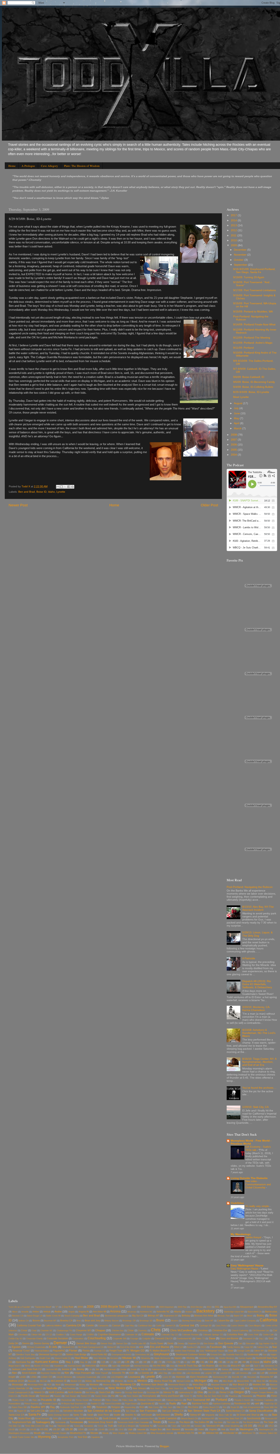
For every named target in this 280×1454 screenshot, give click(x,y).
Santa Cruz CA (16, 1414)
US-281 (44, 1429)
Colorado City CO (169, 1334)
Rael (184, 1403)
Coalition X (61, 1334)
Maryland (251, 1377)
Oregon (239, 1392)
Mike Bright (228, 1381)
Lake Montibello (193, 1373)
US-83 (111, 1429)
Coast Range (76, 1334)
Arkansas (131, 1312)
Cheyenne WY (83, 1330)
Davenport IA (249, 1338)
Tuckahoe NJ (146, 1426)
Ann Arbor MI (99, 1311)
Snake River (24, 1418)
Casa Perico (221, 1325)
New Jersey (98, 1388)
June (237, 413)
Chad (33, 1330)
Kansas (225, 1369)
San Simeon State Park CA (204, 1410)
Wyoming (44, 1436)
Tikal (51, 1426)
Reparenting (129, 1407)
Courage (134, 1338)
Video (201, 1429)
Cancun (116, 1325)
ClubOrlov (237, 1203)
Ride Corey (153, 1407)
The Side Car (15, 1426)
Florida (86, 1350)
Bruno (160, 1320)
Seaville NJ (131, 1414)
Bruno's (174, 1320)
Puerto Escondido (113, 1403)
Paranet (57, 1396)
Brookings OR (129, 1320)
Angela (71, 1312)
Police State (127, 1400)
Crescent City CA (164, 1338)
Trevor (101, 1426)
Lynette (60, 491)
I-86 (220, 1362)
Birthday (186, 1315)
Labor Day (162, 1373)
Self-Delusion (163, 1414)
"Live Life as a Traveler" (20, 1307)
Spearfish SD (127, 1418)
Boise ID (41, 491)
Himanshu (145, 1358)
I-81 (202, 1362)
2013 (234, 225)
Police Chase (111, 1400)
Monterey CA (128, 1384)
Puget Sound (131, 1403)
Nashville (51, 1388)
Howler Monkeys (227, 1358)
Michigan (200, 1380)
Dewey (181, 1343)
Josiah (133, 1369)
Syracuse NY (271, 1418)
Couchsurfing (97, 1338)
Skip (266, 1415)
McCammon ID (58, 1381)
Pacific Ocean (28, 1396)
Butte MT (209, 1320)
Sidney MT (195, 1414)
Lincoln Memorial (64, 1377)
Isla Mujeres (208, 1365)
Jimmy (80, 1369)
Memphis (119, 1381)
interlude (125, 1365)
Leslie (23, 1377)
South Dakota (109, 1418)
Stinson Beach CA (189, 1418)
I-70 (160, 1362)
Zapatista (95, 1437)
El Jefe (53, 1347)
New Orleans (139, 1388)
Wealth (37, 1433)
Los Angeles (117, 1377)
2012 (234, 230)
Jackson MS (52, 1369)
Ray (52, 1407)
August (238, 403)
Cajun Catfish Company (245, 1320)
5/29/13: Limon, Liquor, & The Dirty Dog (257, 934)
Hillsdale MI (129, 1358)
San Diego (130, 1411)
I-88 (228, 1362)
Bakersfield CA (254, 1312)
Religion (115, 1407)
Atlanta (177, 1311)
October (239, 259)
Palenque (45, 1396)
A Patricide (248, 958)
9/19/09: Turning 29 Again (248, 277)
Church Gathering (240, 1330)
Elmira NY (111, 1347)
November (240, 254)
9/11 (217, 1307)
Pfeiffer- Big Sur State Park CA (210, 1396)
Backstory (205, 1311)
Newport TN (235, 1388)
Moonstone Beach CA (178, 1384)
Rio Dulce (193, 1407)
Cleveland (22, 1334)
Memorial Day (103, 1381)
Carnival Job (186, 1325)
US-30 (69, 1429)
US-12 (261, 1426)
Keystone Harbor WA (51, 1373)
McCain (43, 1381)
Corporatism (78, 1338)
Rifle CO (180, 1407)
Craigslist (146, 1338)
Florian (73, 1350)
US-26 (33, 1429)
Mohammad (70, 1384)
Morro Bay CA (200, 1384)
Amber (35, 1311)
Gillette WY (259, 1351)
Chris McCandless (181, 1330)
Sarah (90, 1414)
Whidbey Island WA (137, 1433)
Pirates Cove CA (20, 1400)
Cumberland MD (184, 1338)
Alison (15, 1312)
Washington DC (266, 1429)
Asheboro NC (146, 1312)
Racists (162, 1403)
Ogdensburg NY (186, 1392)
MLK (49, 1384)
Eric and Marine (159, 1347)
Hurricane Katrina (46, 1361)
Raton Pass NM (19, 1407)
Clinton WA (36, 1334)
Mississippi (17, 1384)
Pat (113, 1396)
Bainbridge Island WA (234, 1312)
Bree (78, 1320)
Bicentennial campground (116, 1316)
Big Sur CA (138, 1315)
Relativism (101, 1407)
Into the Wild (159, 1365)
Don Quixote (225, 1343)
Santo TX (78, 1414)
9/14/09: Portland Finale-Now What (254, 324)
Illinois (27, 1366)
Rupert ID (21, 1411)
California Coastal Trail (29, 1325)
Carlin (158, 1325)
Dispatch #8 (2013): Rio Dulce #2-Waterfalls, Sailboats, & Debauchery (257, 984)
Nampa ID (37, 1388)
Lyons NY (167, 1377)
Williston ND (212, 1433)
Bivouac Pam (224, 1316)
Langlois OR (210, 1373)
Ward (232, 1429)
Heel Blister (81, 1358)
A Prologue (28, 166)
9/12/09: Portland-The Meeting (251, 337)
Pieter (274, 1396)
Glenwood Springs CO (50, 1354)
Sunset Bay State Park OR (230, 1418)
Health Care (44, 1358)
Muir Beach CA (240, 1384)
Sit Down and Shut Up (248, 1414)
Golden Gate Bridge (76, 1354)
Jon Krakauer (109, 1369)
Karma (236, 1369)
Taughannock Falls (21, 1422)
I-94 (244, 1362)
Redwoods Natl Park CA (71, 1407)
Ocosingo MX (153, 1392)
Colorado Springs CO (213, 1334)
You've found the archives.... (259, 1087)
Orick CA (13, 1396)
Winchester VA (230, 1433)
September (241, 264)
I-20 (119, 1362)
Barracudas (271, 1311)
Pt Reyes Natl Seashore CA (74, 1403)
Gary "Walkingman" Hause (211, 1351)
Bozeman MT (50, 1320)
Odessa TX (168, 1392)
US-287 (57, 1429)
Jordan (123, 1369)
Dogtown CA (194, 1343)
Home (12, 166)
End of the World (127, 1347)
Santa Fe (34, 1414)
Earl (240, 1343)
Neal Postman (68, 1388)
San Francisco (148, 1410)
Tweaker (198, 1426)
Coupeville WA (119, 1338)
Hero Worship (99, 1358)
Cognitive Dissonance (109, 1334)
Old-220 (211, 1392)
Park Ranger (71, 1396)
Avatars (189, 1312)
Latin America (241, 1373)
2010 (234, 240)
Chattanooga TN (64, 1330)
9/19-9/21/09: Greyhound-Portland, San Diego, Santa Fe (254, 271)
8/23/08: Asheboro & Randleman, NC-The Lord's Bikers (258, 1033)
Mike (216, 1381)
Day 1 (262, 1338)
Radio (172, 1403)
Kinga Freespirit (82, 1373)
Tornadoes (89, 1426)
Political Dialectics (174, 1400)
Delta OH (13, 1343)
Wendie (94, 1433)
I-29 (137, 1362)
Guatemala (253, 1354)
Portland (221, 1399)
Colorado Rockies (190, 1334)
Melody (88, 1381)
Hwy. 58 (83, 1362)
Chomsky (142, 1330)
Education (250, 1343)
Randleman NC (242, 1403)
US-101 (248, 1425)
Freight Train (115, 1350)
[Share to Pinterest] (72, 487)
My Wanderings (241, 1234)
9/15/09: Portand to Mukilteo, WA (253, 311)
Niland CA (39, 1392)
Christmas (203, 1330)
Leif (262, 1373)
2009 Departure (166, 1307)
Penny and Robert (170, 1396)
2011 (234, 235)
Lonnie (104, 1377)
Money (82, 1384)
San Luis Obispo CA (172, 1410)
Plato (34, 1400)
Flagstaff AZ (59, 1350)
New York (194, 1388)
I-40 (145, 1362)
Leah (254, 1373)
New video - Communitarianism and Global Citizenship (258, 1184)
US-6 (81, 1429)
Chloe (130, 1330)
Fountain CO (100, 1351)
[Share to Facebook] (69, 487)
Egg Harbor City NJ (268, 1343)
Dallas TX (200, 1338)
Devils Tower (156, 1343)
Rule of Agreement (251, 1407)
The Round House (251, 1422)
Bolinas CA (23, 1320)
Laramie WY (225, 1373)
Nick (247, 1388)
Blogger (164, 1446)
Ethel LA (178, 1347)
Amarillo (25, 1312)
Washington (246, 1429)
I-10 (93, 1362)
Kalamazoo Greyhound (187, 1369)
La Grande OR (145, 1373)
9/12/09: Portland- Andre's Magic (253, 342)
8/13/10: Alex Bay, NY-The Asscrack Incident (258, 908)
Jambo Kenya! (253, 1237)
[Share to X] (65, 487)
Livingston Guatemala (86, 1377)
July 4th (144, 1369)
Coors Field (253, 1334)
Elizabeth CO (68, 1347)
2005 (234, 449)
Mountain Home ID (220, 1384)
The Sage (269, 1422)
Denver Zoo (121, 1343)
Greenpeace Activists (121, 1354)
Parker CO (86, 1396)
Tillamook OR (63, 1426)
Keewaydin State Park (265, 1369)
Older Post (209, 505)
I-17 (111, 1362)
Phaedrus (233, 1396)
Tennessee (76, 1422)
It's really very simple (257, 1206)
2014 (234, 220)
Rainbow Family (200, 1403)
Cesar (24, 1330)
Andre (58, 1311)
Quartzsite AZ (147, 1403)
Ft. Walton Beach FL (160, 1350)
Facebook (216, 1347)
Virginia (213, 1429)
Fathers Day (263, 1347)
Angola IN (83, 1311)
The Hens (218, 1422)
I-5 (152, 1362)
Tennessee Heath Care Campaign (133, 1422)
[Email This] (58, 487)
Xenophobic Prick (66, 1437)
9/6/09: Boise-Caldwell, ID (248, 377)
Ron (225, 1407)
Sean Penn (103, 1414)
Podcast (97, 1400)
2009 (234, 245)
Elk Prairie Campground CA (90, 1347)
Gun (265, 1354)
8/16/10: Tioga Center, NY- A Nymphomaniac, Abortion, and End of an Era (259, 1061)
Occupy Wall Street (134, 1392)
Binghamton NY (170, 1316)
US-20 (11, 1429)
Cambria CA (73, 1325)
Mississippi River (35, 1384)
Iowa (172, 1366)
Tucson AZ (162, 1426)
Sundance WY (207, 1418)
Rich (141, 1407)
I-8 (185, 1362)
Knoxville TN (118, 1373)
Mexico (142, 1380)
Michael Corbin (183, 1381)
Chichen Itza (118, 1330)
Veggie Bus (156, 1429)
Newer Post (18, 505)
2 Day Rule (68, 1307)
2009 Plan (182, 1307)
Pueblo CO (96, 1403)
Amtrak (46, 1311)
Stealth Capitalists (167, 1418)
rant (256, 1403)
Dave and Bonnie (229, 1338)
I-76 (178, 1362)
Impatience (59, 1366)
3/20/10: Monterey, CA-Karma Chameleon (256, 1009)
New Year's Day (157, 1388)
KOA (131, 1373)
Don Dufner (209, 1343)
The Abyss (184, 1422)
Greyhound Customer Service (191, 1354)
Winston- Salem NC (268, 1433)
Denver (60, 1342)
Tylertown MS (213, 1426)
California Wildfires (53, 1325)
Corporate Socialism (57, 1338)
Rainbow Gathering (221, 1403)
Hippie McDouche (162, 1358)
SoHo (55, 1418)
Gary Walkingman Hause (245, 1268)
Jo (90, 1369)
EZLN (203, 1347)
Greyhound (161, 1354)
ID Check (254, 1362)
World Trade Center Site (23, 1437)
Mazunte (32, 1381)
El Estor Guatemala (36, 1347)
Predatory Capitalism (264, 1400)
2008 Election (148, 1307)
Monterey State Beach (152, 1384)
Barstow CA (17, 1316)
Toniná (77, 1426)
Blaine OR (238, 1316)
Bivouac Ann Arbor (204, 1315)
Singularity (210, 1415)
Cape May (129, 1325)
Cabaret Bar (223, 1320)
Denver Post (106, 1343)
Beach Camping (72, 1316)
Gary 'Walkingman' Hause (247, 1265)
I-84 (210, 1362)
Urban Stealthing (231, 1426)
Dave (212, 1338)
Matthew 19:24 (16, 1381)
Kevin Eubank (29, 1373)
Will (200, 1433)
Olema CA (224, 1392)
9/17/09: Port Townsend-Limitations (254, 290)
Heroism (114, 1358)
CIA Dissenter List (260, 1330)
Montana (94, 1384)
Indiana (104, 1365)
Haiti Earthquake (27, 1358)
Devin (170, 1343)
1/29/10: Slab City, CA (255, 1107)
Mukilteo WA (259, 1384)
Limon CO (46, 1377)
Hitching (190, 1358)
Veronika (189, 1429)
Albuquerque (247, 1307)
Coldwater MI (131, 1334)
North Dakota (75, 1392)
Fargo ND (248, 1347)
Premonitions (15, 1403)
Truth (110, 1426)
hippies (178, 1358)
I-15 (103, 1362)
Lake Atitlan (176, 1373)
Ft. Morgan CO (135, 1350)
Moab (58, 1384)
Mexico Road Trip (163, 1381)
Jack (247, 1365)
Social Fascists (42, 1418)
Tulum (174, 1426)
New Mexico (117, 1388)
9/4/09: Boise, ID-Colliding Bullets (253, 387)
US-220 (22, 1429)
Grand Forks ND (98, 1354)
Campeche (103, 1325)
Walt (223, 1429)
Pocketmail (66, 1400)
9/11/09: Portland (243, 347)
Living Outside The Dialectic (249, 1178)
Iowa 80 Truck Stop (188, 1365)
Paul (121, 1396)
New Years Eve (176, 1388)
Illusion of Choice (42, 1366)
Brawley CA (66, 1320)
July (236, 408)
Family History (233, 1347)
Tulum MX (185, 1426)
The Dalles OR (201, 1422)
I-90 (236, 1362)
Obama (117, 1392)
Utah (130, 1429)
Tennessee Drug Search (100, 1422)
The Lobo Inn (232, 1422)
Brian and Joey (92, 1320)
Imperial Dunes (75, 1366)
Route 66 (235, 1407)
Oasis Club (104, 1392)
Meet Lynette (241, 397)
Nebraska (83, 1388)
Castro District (237, 1325)
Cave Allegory (49, 166)
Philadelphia (247, 1396)
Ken (14, 1372)
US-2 (271, 1426)
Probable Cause (49, 1403)
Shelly (178, 1414)
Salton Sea (54, 1411)
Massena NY (267, 1377)
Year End (82, 1437)
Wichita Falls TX (185, 1433)
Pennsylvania (149, 1396)
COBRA (90, 1334)
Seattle (117, 1414)
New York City (216, 1388)
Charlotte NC (46, 1330)
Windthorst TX (248, 1433)
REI (89, 1407)
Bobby (260, 1315)
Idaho (51, 491)
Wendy (105, 1433)
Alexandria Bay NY (267, 1307)
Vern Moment (173, 1429)
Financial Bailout (41, 1351)
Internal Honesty (141, 1366)
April (237, 423)
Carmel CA (170, 1325)
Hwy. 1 (70, 1362)
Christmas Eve (219, 1330)
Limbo (33, 1377)
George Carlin (243, 1351)
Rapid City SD (270, 1403)
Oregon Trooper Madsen (262, 1392)
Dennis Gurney (41, 1343)
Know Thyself (101, 1373)
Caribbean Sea (145, 1325)
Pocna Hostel (82, 1400)
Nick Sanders (260, 1388)
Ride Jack (167, 1407)
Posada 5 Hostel (242, 1400)
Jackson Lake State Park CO (27, 1369)
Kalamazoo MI (209, 1369)
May (237, 418)
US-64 (101, 1429)
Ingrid (114, 1366)
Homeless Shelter (207, 1358)
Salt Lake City (37, 1410)
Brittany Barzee (111, 1320)
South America (68, 1418)
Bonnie (36, 1320)
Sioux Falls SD (225, 1415)
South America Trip (88, 1418)
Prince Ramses (31, 1403)
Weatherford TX (78, 1433)
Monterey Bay (109, 1384)
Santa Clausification (261, 1410)
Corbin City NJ (15, 1338)
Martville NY (237, 1377)
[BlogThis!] (61, 487)
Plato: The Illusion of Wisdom (82, 166)
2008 (234, 434)
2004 (234, 454)
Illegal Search (15, 1366)
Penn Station (132, 1396)
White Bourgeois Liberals (161, 1433)
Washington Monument (19, 1433)
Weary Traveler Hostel (55, 1433)
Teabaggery (43, 1422)
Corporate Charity (34, 1338)
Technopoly (60, 1422)
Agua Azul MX (229, 1307)
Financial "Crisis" (21, 1350)
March (238, 428)
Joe (97, 1369)
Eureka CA (192, 1347)
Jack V (257, 1366)
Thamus (171, 1422)
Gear (230, 1350)
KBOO (247, 1369)
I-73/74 (169, 1362)
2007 (234, 439)
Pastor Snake (101, 1396)
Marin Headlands (199, 1377)
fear (274, 1347)
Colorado (148, 1334)
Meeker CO (75, 1381)
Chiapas (100, 1330)
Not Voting (90, 1392)
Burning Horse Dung (191, 1320)
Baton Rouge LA (34, 1316)
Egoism (16, 1347)
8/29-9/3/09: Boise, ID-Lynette (251, 392)
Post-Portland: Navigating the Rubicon (250, 887)
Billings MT (153, 1315)
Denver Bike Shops (86, 1343)
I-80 (192, 1362)
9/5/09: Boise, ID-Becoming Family (254, 382)
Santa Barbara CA (235, 1410)
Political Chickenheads (150, 1400)
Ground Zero (216, 1354)
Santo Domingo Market (58, 1415)
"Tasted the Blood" (42, 1307)
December (240, 249)
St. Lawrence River (145, 1418)
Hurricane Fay (23, 1362)
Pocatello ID (48, 1399)
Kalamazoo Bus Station (162, 1369)
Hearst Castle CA (62, 1358)
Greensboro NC (142, 1354)
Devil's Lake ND (138, 1343)
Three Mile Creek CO (35, 1426)
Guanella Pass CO (234, 1354)
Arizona (115, 1311)
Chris (156, 1329)
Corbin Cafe (268, 1334)
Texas (157, 1422)
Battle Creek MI (53, 1316)
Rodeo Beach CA (211, 1407)
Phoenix (261, 1395)
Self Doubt (146, 1414)
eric (141, 1347)
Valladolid (141, 1429)
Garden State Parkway (184, 1351)
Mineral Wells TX (245, 1381)
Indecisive (90, 1365)
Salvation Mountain (73, 1410)
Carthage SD (205, 1325)
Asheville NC (163, 1311)
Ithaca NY (236, 1365)
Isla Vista (223, 1366)
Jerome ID (67, 1369)
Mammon (181, 1377)
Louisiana (134, 1376)
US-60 (91, 1429)
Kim (67, 1372)
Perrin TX (188, 1396)
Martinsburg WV (220, 1377)
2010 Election (196, 1307)
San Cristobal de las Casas (103, 1410)
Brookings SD (146, 1320)
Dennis (26, 1343)
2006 (234, 444)
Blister (250, 1316)
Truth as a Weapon (126, 1426)
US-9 (120, 1429)
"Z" (56, 1307)
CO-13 (49, 1334)
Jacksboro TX (270, 1366)
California (268, 1320)
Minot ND (260, 1381)
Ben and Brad (26, 491)
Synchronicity (254, 1418)
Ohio (200, 1392)
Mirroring (273, 1381)
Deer (271, 1338)
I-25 (127, 1362)
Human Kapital (245, 1358)
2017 (234, 215)
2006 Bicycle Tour (113, 1306)
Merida (130, 1381)
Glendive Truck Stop (25, 1354)
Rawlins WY (38, 1407)
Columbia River (235, 1334)
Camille (90, 1325)
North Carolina (56, 1392)
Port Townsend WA (198, 1399)
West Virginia (119, 1433)
